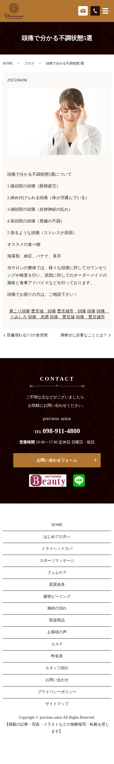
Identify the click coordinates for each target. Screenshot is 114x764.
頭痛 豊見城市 (90, 317)
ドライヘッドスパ (57, 549)
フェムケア (57, 572)
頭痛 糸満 (38, 317)
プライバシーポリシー (57, 692)
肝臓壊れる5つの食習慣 (27, 335)
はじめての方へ (57, 537)
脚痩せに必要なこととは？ (84, 335)
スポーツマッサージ (57, 561)
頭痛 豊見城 (62, 317)
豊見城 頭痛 (43, 311)
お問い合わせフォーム (57, 460)
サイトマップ (57, 704)
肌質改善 (57, 584)
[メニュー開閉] (105, 11)
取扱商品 (57, 620)
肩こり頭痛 (19, 311)
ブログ (29, 63)
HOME (8, 63)
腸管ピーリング (57, 596)
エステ (57, 644)
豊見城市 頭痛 (71, 311)
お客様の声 (57, 632)
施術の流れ (57, 608)
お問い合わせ (57, 680)
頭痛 (91, 311)
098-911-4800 (61, 431)
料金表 (57, 656)
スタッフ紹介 (57, 668)
